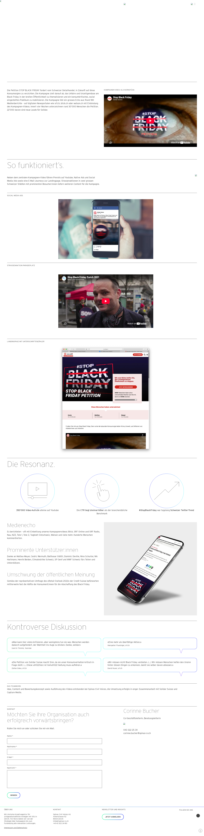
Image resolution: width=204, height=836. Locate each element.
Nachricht (11, 768)
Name (10, 736)
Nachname (12, 747)
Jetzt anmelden (113, 817)
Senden (13, 795)
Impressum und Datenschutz (15, 828)
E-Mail (10, 757)
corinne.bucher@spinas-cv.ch (137, 733)
